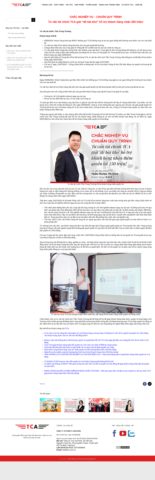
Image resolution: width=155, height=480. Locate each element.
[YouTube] (122, 433)
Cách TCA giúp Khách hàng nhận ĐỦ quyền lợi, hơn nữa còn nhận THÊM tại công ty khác (80, 345)
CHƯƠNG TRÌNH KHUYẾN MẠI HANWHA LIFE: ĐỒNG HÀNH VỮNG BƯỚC (47, 399)
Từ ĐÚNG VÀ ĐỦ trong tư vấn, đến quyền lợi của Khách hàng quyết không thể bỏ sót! (78, 361)
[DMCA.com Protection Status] (123, 447)
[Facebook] (114, 433)
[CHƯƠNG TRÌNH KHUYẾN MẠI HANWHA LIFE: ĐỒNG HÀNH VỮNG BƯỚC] (50, 405)
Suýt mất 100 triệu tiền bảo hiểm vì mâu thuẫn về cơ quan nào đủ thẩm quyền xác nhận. (79, 347)
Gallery (53, 399)
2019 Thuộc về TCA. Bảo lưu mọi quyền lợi (82, 459)
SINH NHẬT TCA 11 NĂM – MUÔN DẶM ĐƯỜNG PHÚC (96, 401)
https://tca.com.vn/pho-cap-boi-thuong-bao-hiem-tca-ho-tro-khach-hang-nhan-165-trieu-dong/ (81, 352)
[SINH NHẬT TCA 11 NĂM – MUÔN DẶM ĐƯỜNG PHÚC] (99, 405)
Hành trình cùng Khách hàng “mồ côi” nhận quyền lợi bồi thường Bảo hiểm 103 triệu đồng (80, 350)
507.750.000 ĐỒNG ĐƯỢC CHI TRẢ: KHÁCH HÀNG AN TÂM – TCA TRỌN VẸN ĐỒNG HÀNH (19, 67)
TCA (67, 328)
